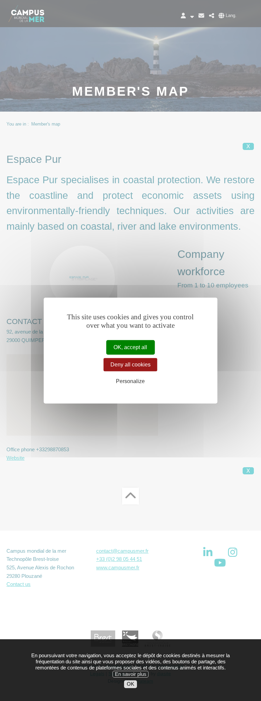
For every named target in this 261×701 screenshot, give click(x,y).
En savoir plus (130, 674)
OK (130, 684)
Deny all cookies (130, 364)
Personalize (130, 381)
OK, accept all (130, 347)
